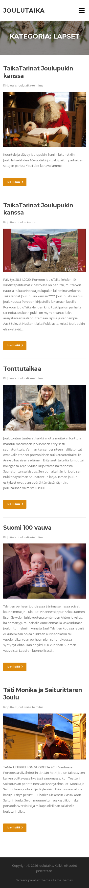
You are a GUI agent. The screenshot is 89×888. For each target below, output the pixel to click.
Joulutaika (24, 10)
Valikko (81, 10)
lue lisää (13, 182)
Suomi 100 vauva (27, 527)
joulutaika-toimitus (30, 85)
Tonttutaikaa (22, 368)
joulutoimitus (27, 222)
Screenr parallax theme (33, 880)
